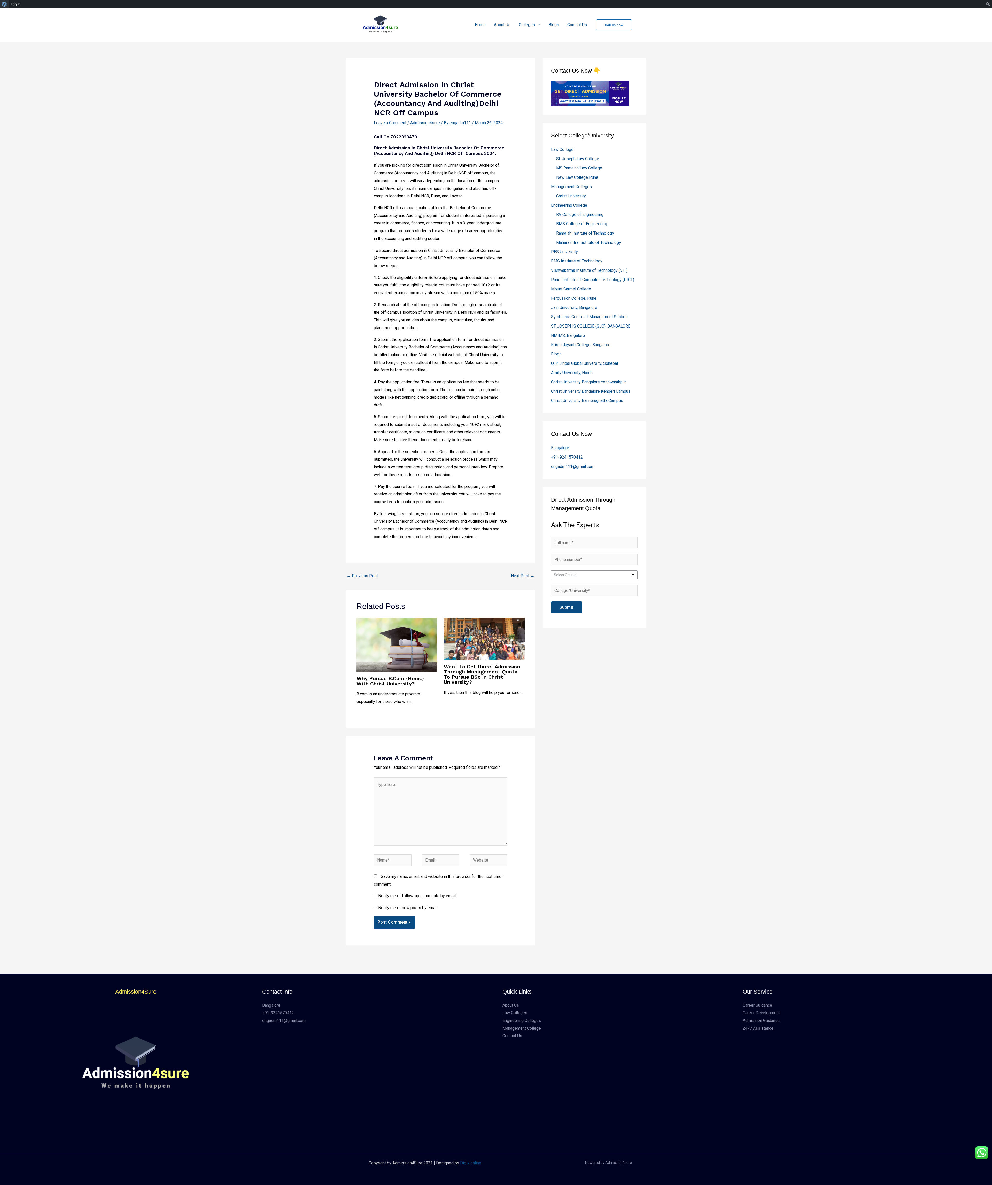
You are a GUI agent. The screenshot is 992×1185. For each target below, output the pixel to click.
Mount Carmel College (571, 288)
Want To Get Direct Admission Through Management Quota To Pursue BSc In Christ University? (482, 674)
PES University (564, 251)
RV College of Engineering (579, 214)
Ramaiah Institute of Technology (585, 233)
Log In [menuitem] (16, 4)
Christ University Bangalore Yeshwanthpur (588, 381)
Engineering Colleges (521, 1020)
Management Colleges (571, 186)
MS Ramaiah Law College (579, 168)
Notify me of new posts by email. (408, 907)
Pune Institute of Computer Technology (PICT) (592, 279)
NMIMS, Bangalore (568, 335)
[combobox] (594, 574)
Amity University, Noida (572, 372)
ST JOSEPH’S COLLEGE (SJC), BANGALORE (590, 326)
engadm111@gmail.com (572, 466)
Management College (521, 1028)
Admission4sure (425, 122)
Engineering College (569, 205)
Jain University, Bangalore (574, 307)
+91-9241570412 (567, 457)
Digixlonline (470, 1162)
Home (480, 25)
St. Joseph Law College (577, 158)
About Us (502, 25)
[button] (614, 24)
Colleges (527, 25)
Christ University (571, 195)
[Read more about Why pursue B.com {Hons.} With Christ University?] (397, 644)
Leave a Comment (390, 122)
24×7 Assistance (758, 1028)
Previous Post (362, 575)
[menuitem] (4, 4)
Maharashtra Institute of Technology (588, 242)
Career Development (761, 1012)
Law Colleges (514, 1012)
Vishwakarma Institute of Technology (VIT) (589, 270)
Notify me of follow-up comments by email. (417, 895)
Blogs (553, 25)
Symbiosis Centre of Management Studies (589, 316)
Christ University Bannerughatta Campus (587, 400)
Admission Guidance (761, 1020)
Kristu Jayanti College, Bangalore (580, 344)
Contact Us (577, 25)
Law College (562, 149)
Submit (567, 607)
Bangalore (560, 447)
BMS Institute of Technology (576, 261)
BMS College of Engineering (581, 223)
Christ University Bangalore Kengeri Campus (591, 391)
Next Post (522, 575)
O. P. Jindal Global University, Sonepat (584, 363)
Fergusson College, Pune (573, 298)
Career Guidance (757, 1005)
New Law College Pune (577, 177)
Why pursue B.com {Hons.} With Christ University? (390, 681)
